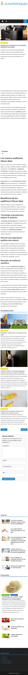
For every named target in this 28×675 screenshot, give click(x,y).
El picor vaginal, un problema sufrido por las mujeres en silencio (18, 559)
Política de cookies (6, 661)
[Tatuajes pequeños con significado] (6, 628)
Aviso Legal (4, 659)
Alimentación (6, 594)
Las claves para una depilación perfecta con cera (18, 530)
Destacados (5, 575)
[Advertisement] (15, 10)
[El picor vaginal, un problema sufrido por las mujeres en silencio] (6, 559)
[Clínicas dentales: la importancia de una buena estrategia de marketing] (6, 550)
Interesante (4, 42)
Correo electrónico (7, 466)
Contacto (4, 657)
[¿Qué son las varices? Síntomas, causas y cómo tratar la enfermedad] (6, 522)
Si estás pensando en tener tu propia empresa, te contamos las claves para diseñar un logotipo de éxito (18, 541)
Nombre (5, 460)
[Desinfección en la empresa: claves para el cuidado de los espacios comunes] (14, 398)
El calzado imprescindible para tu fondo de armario (5, 429)
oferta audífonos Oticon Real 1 (14, 297)
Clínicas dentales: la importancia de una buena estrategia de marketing (18, 551)
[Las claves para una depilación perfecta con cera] (6, 530)
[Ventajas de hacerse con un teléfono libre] (6, 567)
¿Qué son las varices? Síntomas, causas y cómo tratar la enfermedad (18, 522)
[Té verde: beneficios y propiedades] (6, 636)
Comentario (6, 445)
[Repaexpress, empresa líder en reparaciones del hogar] (14, 321)
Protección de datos (6, 662)
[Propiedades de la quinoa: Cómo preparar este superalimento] (14, 586)
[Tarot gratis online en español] (6, 620)
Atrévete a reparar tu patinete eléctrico (24, 429)
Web (4, 472)
